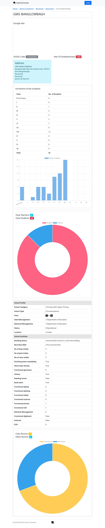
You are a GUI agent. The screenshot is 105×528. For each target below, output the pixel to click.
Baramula (39, 9)
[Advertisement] (52, 41)
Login (88, 3)
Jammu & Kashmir (27, 9)
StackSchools (22, 2)
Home (15, 9)
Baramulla (50, 9)
